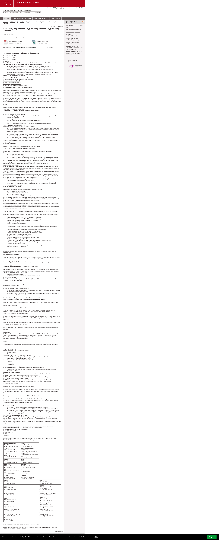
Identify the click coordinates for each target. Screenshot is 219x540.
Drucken (61, 26)
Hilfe (77, 7)
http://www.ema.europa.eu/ (14, 528)
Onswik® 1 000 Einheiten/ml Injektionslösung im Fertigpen (73, 43)
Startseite (49, 7)
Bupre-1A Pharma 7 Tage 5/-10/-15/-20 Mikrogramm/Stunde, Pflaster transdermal (74, 48)
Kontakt (81, 7)
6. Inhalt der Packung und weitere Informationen (15, 85)
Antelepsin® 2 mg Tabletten (73, 32)
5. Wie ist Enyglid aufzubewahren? (12, 84)
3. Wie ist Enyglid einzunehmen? (11, 81)
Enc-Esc (22, 22)
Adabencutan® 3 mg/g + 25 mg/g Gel (74, 26)
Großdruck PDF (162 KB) (15, 43)
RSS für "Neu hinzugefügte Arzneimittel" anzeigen (83, 21)
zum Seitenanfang (59, 531)
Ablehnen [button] (202, 537)
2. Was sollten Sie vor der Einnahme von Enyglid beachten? (18, 79)
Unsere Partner (55, 18)
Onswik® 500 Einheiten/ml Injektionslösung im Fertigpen (73, 39)
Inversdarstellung (70, 7)
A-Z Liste (6, 18)
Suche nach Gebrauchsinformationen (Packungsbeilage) (17, 10)
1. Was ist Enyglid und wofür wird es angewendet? (15, 77)
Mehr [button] (96, 537)
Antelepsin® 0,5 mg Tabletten (73, 29)
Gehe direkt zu (7, 47)
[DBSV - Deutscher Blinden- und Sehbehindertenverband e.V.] (75, 68)
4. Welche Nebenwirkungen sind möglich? (13, 82)
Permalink (54, 26)
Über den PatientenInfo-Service (21, 18)
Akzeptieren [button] (211, 537)
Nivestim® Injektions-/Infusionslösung (72, 35)
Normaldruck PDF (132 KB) (15, 41)
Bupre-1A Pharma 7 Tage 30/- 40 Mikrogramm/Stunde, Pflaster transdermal (74, 53)
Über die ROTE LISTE (41, 18)
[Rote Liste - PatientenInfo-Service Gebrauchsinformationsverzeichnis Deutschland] (21, 6)
